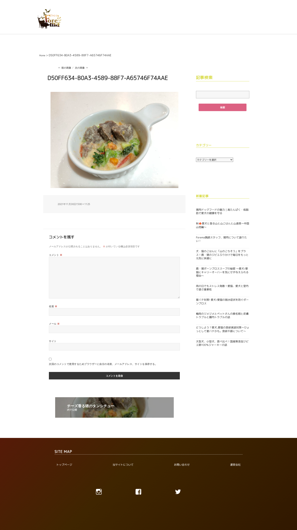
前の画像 (66, 67)
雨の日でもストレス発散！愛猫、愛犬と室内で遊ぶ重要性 (222, 287)
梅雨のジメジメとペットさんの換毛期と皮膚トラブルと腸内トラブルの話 (222, 315)
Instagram (109, 493)
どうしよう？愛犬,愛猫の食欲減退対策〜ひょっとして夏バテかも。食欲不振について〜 (222, 329)
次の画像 (80, 67)
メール (54, 323)
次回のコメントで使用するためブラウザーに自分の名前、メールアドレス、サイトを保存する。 (103, 364)
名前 (53, 306)
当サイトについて (123, 464)
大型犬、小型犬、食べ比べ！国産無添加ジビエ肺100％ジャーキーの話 (222, 343)
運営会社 (235, 464)
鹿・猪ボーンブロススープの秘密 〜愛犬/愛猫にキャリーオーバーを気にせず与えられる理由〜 (222, 272)
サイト (52, 341)
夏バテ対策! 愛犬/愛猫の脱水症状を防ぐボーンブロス (222, 301)
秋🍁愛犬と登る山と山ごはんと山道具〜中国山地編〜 (222, 225)
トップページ (64, 464)
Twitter (188, 493)
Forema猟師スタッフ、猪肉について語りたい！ (221, 239)
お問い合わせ (182, 464)
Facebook (148, 493)
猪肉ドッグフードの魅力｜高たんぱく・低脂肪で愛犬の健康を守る (222, 211)
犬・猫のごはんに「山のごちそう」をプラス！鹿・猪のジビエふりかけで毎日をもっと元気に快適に (222, 254)
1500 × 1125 (83, 204)
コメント (55, 255)
